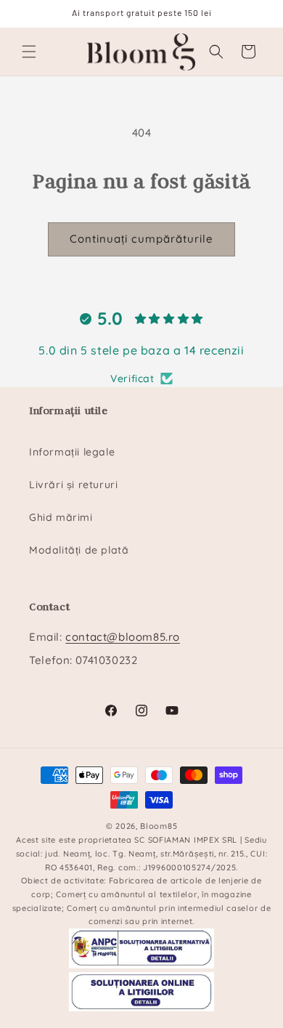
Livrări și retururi (73, 484)
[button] (29, 52)
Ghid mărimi (61, 517)
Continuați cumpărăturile (141, 239)
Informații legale (72, 451)
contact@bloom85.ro (122, 637)
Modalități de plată (78, 550)
